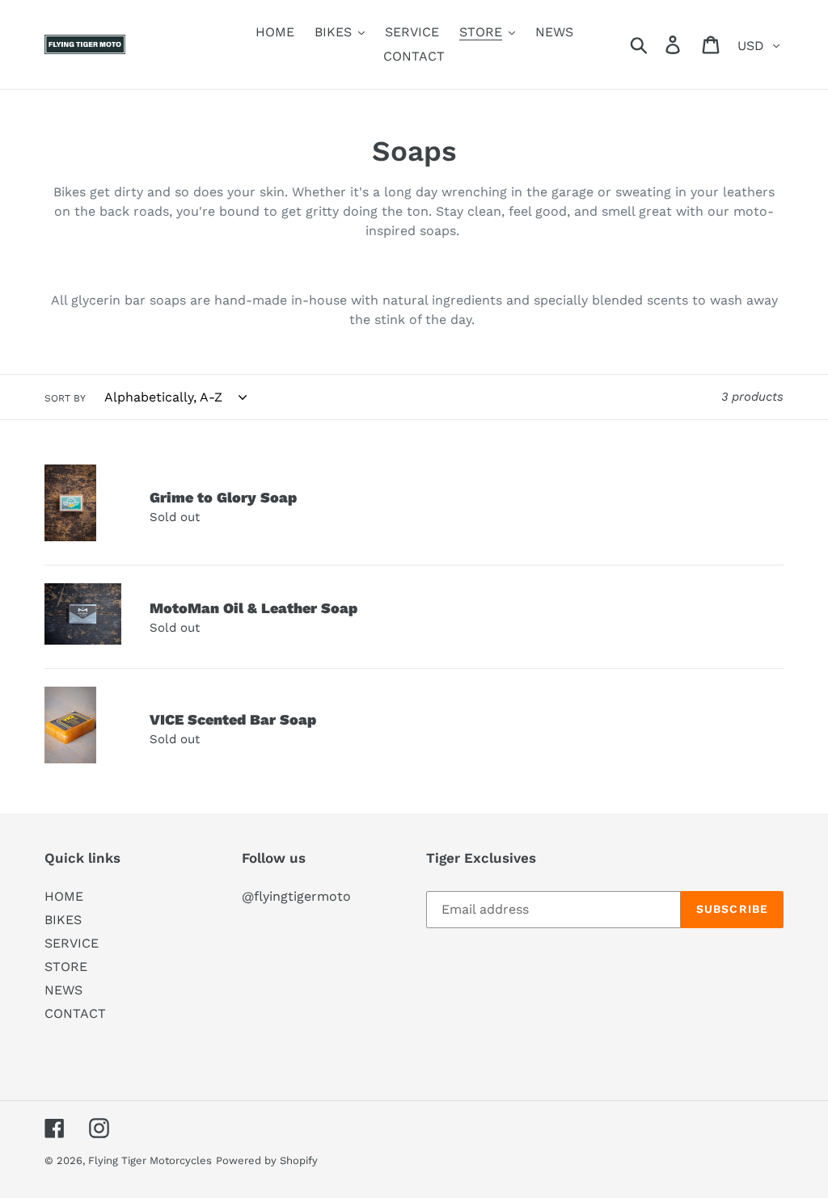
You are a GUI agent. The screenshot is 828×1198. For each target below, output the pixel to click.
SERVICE (71, 943)
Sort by (65, 398)
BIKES (63, 919)
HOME (63, 896)
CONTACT (75, 1013)
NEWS (63, 990)
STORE (65, 966)
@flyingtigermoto (296, 896)
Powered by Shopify (267, 1160)
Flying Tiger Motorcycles (150, 1160)
